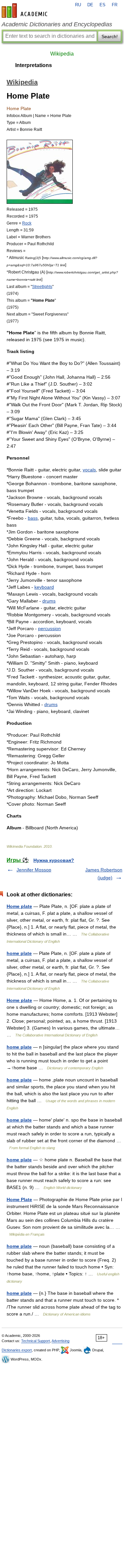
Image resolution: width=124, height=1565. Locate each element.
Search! (110, 36)
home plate (19, 953)
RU (78, 5)
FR (114, 5)
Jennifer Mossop (34, 869)
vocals (89, 469)
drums (49, 601)
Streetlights (42, 286)
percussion (49, 628)
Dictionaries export (17, 1350)
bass (33, 518)
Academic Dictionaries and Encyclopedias (57, 24)
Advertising (60, 1341)
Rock (26, 223)
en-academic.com (25, 10)
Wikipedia (62, 54)
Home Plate (19, 1199)
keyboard (44, 587)
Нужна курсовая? (53, 860)
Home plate (19, 906)
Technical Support (35, 1341)
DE (90, 5)
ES (102, 5)
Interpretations (33, 65)
